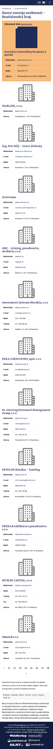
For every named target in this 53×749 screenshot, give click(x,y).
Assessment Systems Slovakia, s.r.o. (25, 302)
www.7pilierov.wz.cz (25, 60)
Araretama (9, 197)
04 (26, 668)
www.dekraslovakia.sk (23, 534)
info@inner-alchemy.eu (23, 156)
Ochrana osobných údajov (36, 730)
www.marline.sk (21, 111)
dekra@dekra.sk (21, 540)
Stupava (41, 695)
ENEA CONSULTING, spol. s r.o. (22, 359)
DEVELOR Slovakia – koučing (21, 469)
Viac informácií (26, 24)
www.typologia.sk (21, 364)
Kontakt (24, 732)
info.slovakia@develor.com (25, 480)
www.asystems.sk (21, 307)
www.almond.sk (21, 642)
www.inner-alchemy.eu (23, 151)
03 (20, 668)
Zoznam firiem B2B (20, 9)
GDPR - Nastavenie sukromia (37, 732)
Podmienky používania (13, 732)
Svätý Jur (6, 697)
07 (42, 668)
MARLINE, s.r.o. (12, 105)
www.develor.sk (21, 475)
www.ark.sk (19, 256)
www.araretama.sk (22, 202)
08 (48, 668)
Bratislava (6, 695)
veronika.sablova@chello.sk (25, 208)
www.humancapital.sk (23, 585)
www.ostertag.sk (21, 418)
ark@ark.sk (19, 262)
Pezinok (28, 695)
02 (15, 668)
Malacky (15, 695)
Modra (21, 695)
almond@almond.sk (22, 647)
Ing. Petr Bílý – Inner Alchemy (22, 146)
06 (37, 668)
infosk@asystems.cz (23, 313)
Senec (34, 695)
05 (31, 668)
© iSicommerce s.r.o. (22, 725)
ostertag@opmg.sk (22, 423)
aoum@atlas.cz (23, 65)
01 (9, 668)
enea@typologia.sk (22, 369)
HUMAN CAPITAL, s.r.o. (17, 580)
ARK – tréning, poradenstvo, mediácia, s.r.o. (20, 250)
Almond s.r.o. (10, 637)
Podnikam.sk (6, 9)
